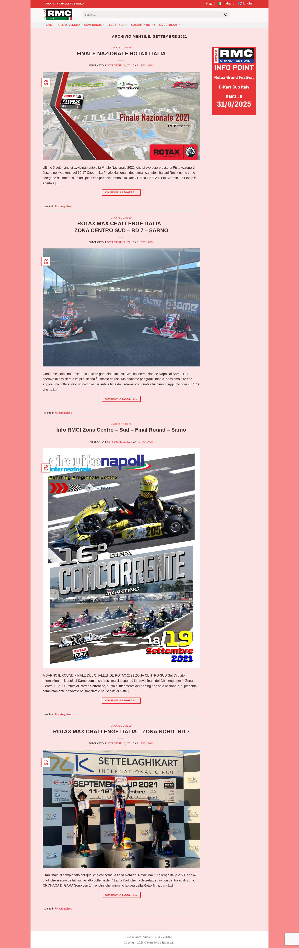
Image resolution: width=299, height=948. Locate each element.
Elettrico (116, 24)
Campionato (93, 24)
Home (49, 24)
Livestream (168, 24)
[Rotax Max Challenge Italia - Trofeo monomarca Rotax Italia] (59, 15)
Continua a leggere (121, 192)
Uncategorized (121, 47)
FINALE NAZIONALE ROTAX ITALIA (121, 53)
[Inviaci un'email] (211, 3)
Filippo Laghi (145, 65)
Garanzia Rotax (143, 24)
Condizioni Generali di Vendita (149, 936)
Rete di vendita (68, 24)
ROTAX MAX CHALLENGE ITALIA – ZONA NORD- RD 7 (121, 731)
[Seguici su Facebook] (207, 3)
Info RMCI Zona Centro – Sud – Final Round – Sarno (121, 430)
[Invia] (226, 14)
